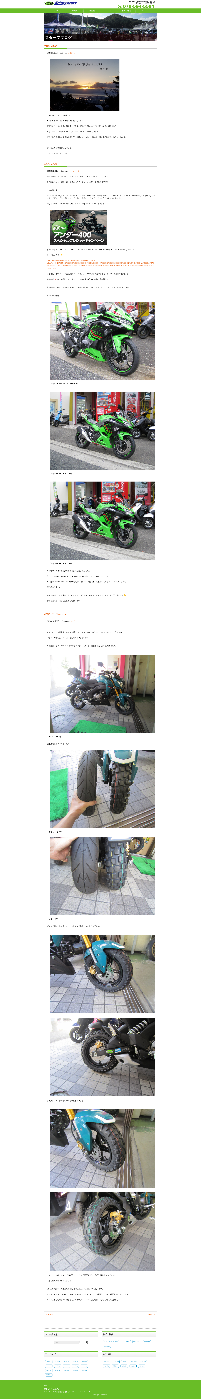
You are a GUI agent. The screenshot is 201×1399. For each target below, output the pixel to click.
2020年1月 (48, 1374)
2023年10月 (84, 1361)
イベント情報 (115, 1361)
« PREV (49, 1315)
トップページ (57, 11)
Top (45, 1385)
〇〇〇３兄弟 (50, 164)
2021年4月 (75, 1366)
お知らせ (71, 53)
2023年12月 (75, 1361)
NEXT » (151, 1315)
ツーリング (143, 1361)
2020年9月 (57, 1370)
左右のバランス (137, 1341)
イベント (109, 11)
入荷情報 (115, 1366)
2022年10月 (57, 1366)
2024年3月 (57, 1361)
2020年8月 (66, 1370)
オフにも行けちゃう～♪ (55, 614)
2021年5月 (66, 1366)
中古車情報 (106, 1366)
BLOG (144, 11)
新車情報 (124, 1366)
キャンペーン (74, 171)
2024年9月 (48, 1361)
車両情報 (74, 11)
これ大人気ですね (126, 1341)
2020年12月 (84, 1366)
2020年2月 (84, 1370)
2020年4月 (75, 1370)
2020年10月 (49, 1370)
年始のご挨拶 (50, 46)
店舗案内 (92, 11)
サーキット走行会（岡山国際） (111, 1341)
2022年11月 (49, 1366)
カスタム (73, 621)
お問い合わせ (126, 11)
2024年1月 (66, 1361)
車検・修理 (141, 1366)
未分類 (132, 1366)
